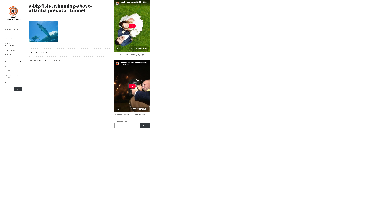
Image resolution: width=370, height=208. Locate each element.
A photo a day (9, 71)
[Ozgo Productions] (13, 13)
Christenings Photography (9, 56)
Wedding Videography (12, 50)
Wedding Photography (9, 44)
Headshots (8, 38)
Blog (6, 82)
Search (18, 89)
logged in (42, 60)
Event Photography (11, 29)
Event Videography (11, 34)
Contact (7, 66)
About (7, 61)
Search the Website (10, 86)
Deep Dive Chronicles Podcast (11, 77)
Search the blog (120, 122)
